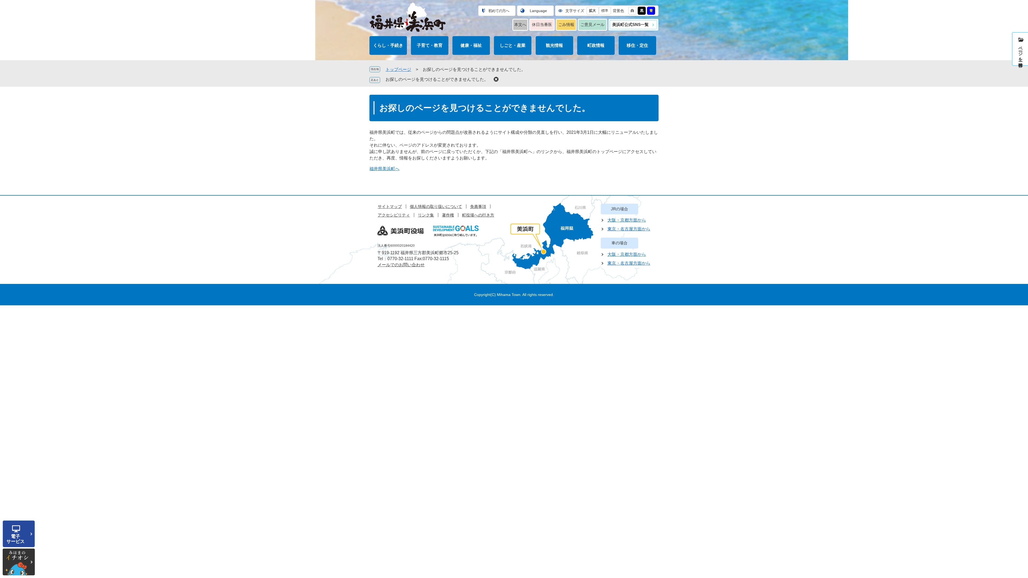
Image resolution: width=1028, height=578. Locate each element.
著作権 (448, 215)
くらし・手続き (388, 45)
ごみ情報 (566, 24)
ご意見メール (592, 24)
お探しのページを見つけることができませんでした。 (437, 79)
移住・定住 (637, 45)
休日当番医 (542, 24)
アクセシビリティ (394, 215)
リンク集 (426, 215)
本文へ (520, 24)
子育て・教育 (430, 45)
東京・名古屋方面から (628, 229)
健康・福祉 (471, 45)
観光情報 (554, 45)
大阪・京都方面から (626, 220)
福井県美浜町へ (384, 168)
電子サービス (15, 539)
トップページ (398, 69)
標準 (604, 11)
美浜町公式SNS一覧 (630, 24)
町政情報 (595, 45)
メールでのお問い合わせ (401, 265)
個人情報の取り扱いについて (436, 206)
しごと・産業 (513, 45)
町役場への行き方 (478, 215)
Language (538, 11)
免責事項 (478, 206)
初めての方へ (498, 11)
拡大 (592, 11)
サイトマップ (390, 206)
